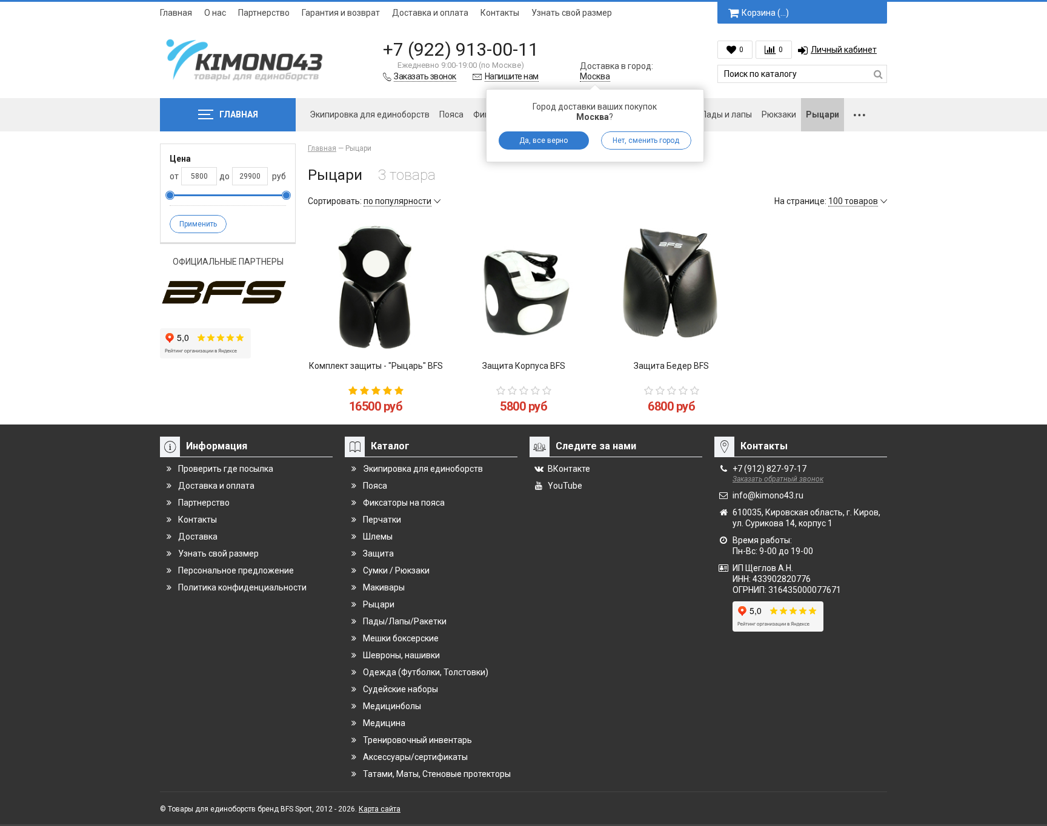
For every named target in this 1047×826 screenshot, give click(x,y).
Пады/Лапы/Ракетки (405, 621)
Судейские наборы (400, 689)
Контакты (499, 13)
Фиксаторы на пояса (404, 502)
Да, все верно (543, 140)
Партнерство (264, 13)
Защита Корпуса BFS (523, 366)
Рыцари (822, 114)
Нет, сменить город (646, 140)
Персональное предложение (236, 570)
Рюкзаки (779, 114)
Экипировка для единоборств (370, 114)
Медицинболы (392, 706)
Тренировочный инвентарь (417, 740)
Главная (176, 13)
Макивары (384, 587)
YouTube (565, 486)
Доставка (198, 536)
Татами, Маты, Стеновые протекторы (437, 774)
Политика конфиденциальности (242, 587)
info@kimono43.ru (768, 495)
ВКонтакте (569, 469)
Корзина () (765, 13)
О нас (215, 13)
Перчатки (382, 519)
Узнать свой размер (571, 13)
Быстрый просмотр (376, 333)
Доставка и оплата (430, 13)
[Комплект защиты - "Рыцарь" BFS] (376, 286)
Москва (595, 76)
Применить (198, 224)
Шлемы (378, 536)
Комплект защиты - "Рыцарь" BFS (376, 366)
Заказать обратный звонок (778, 479)
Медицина (384, 723)
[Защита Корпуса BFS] (523, 286)
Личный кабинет (844, 50)
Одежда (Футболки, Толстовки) (425, 672)
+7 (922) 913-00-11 (461, 49)
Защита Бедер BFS (671, 366)
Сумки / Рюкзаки (396, 570)
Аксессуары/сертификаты (415, 757)
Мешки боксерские (401, 638)
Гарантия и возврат (341, 13)
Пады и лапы (726, 114)
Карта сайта (380, 809)
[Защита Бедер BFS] (671, 286)
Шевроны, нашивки (401, 655)
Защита (378, 553)
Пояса (451, 114)
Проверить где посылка (225, 469)
